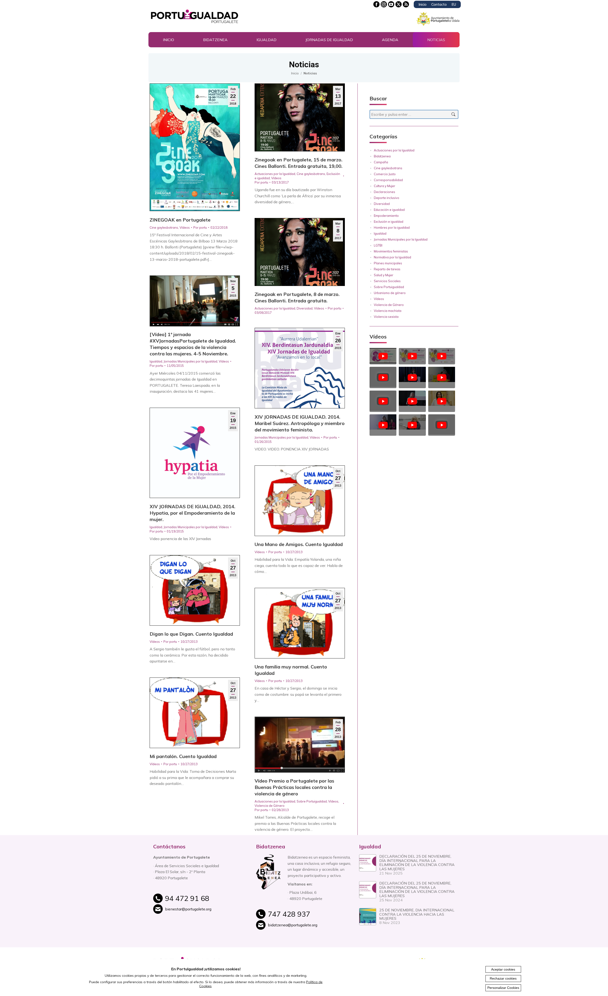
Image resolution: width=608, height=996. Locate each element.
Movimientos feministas (391, 251)
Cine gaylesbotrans (164, 227)
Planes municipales (388, 263)
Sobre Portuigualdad (312, 801)
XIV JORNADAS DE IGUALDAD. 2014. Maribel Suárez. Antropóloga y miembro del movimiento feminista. (300, 423)
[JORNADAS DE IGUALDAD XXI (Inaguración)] (412, 399)
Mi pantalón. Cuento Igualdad (183, 756)
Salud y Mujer (383, 275)
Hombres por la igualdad (392, 227)
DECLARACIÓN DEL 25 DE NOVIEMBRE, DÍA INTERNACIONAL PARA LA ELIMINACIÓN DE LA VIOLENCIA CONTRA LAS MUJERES (417, 862)
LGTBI (378, 245)
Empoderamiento (386, 216)
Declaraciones (384, 192)
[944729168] (207, 900)
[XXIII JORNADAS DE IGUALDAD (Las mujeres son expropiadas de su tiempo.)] (383, 356)
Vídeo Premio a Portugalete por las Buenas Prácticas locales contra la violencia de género (294, 787)
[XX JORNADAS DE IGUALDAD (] (412, 422)
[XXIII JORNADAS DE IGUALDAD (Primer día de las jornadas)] (441, 356)
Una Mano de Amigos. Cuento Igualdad (299, 544)
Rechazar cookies (503, 978)
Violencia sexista (386, 317)
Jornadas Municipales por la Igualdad (190, 361)
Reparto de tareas (387, 269)
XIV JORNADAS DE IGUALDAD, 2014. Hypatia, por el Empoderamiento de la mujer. (192, 512)
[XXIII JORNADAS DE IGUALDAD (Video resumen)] (412, 356)
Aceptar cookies (503, 969)
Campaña (381, 162)
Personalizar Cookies (503, 988)
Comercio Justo (385, 174)
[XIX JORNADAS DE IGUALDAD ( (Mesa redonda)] (441, 425)
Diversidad (305, 308)
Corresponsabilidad (388, 180)
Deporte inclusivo (386, 198)
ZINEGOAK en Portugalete (180, 220)
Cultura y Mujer (384, 186)
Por (200, 227)
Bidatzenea (382, 156)
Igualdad (156, 361)
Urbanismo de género (390, 293)
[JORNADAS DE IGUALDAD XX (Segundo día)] (441, 399)
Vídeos (185, 227)
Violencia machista (387, 311)
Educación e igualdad (389, 210)
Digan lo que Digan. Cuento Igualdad (191, 634)
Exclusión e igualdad (388, 221)
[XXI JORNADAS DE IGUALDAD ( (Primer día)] (383, 401)
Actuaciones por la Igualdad (275, 174)
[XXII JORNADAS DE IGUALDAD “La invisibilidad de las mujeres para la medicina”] (383, 377)
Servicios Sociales (387, 281)
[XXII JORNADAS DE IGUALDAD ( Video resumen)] (441, 375)
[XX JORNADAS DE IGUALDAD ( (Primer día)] (383, 422)
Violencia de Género (270, 805)
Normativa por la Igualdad (392, 257)
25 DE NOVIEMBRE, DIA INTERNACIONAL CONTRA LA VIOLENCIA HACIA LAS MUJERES (416, 914)
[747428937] (310, 916)
